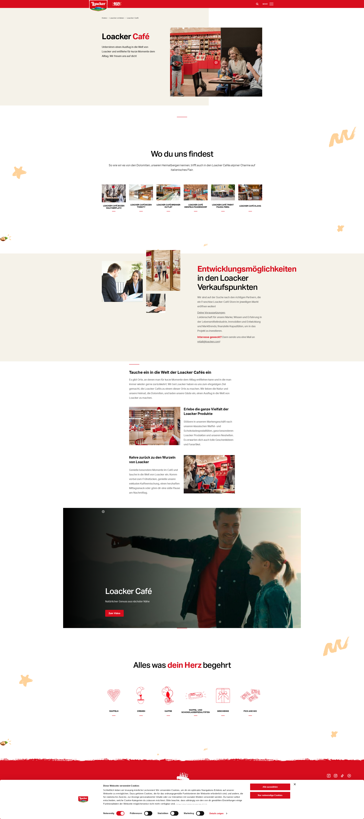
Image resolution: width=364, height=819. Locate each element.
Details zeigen (216, 813)
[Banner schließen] (295, 784)
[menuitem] (328, 776)
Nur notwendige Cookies (270, 795)
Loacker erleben (117, 18)
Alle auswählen (270, 787)
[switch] (148, 813)
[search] (257, 4)
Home (104, 18)
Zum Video (114, 613)
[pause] (103, 511)
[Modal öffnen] (216, 62)
